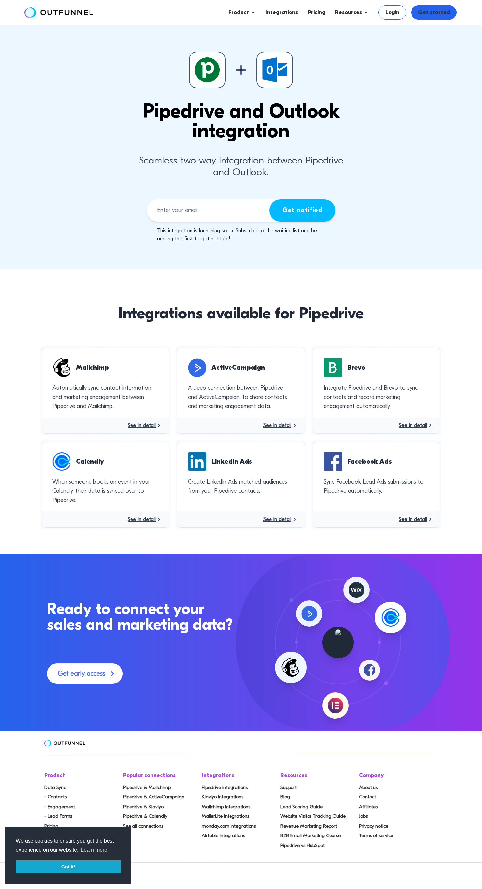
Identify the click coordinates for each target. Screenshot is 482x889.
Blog (285, 797)
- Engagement (59, 807)
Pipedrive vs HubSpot (302, 845)
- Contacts (55, 797)
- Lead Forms (58, 816)
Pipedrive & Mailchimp (147, 787)
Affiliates (368, 807)
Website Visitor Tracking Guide (313, 816)
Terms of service (376, 835)
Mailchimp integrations (226, 807)
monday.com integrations (229, 826)
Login (392, 12)
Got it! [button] (68, 866)
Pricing (316, 12)
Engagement (265, 65)
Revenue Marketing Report (308, 826)
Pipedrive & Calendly (145, 816)
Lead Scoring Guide (301, 807)
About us (368, 787)
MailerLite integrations (225, 816)
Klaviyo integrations (222, 797)
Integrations (281, 12)
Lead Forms (263, 78)
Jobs (363, 816)
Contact (367, 797)
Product (238, 12)
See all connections (143, 826)
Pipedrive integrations (225, 787)
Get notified (302, 210)
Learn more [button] (94, 850)
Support (288, 787)
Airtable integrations (223, 835)
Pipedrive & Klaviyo (143, 807)
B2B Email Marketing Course (310, 835)
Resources (348, 12)
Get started (434, 12)
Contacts (260, 51)
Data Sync (55, 787)
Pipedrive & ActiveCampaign (153, 797)
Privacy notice (373, 826)
